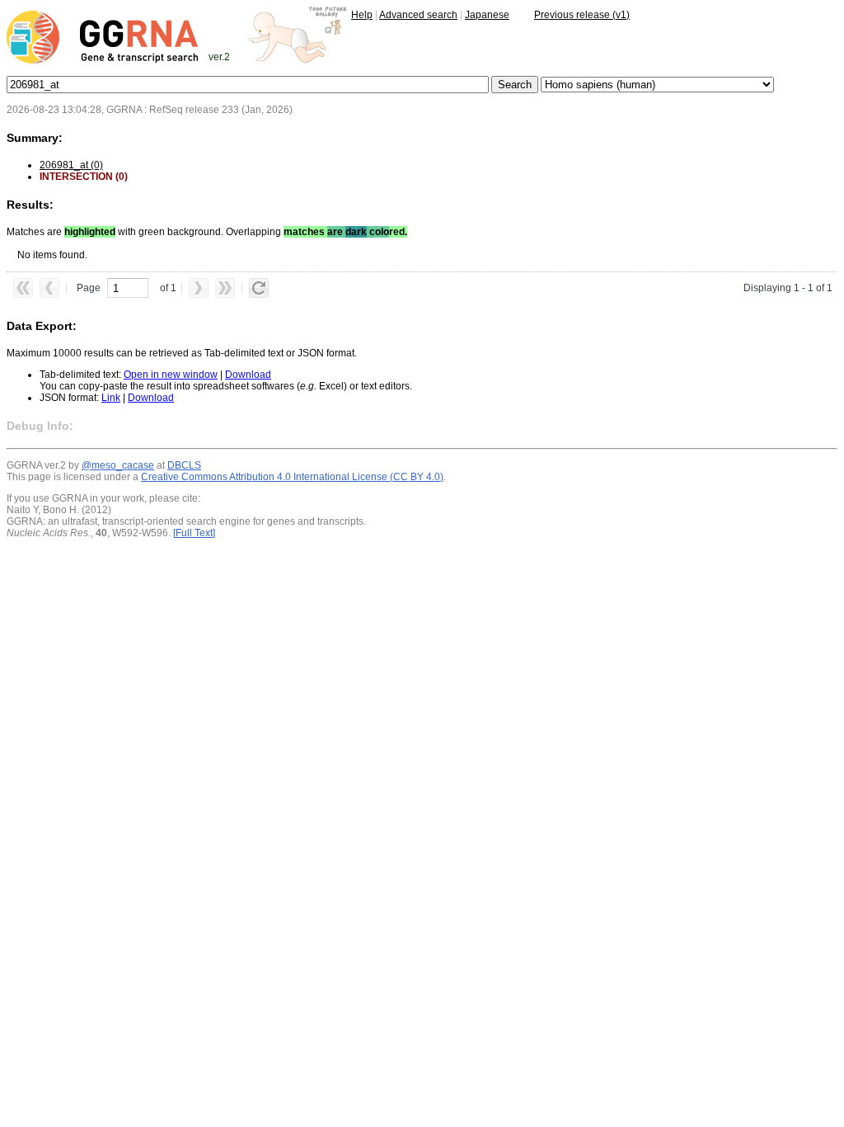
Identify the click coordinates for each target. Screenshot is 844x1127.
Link (110, 397)
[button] (23, 288)
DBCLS (184, 465)
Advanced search (418, 15)
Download (248, 374)
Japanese (487, 15)
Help (362, 15)
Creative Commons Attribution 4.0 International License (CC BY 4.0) (292, 477)
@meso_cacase (118, 465)
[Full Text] (194, 533)
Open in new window (171, 374)
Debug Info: (40, 425)
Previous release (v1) (582, 15)
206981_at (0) (71, 165)
